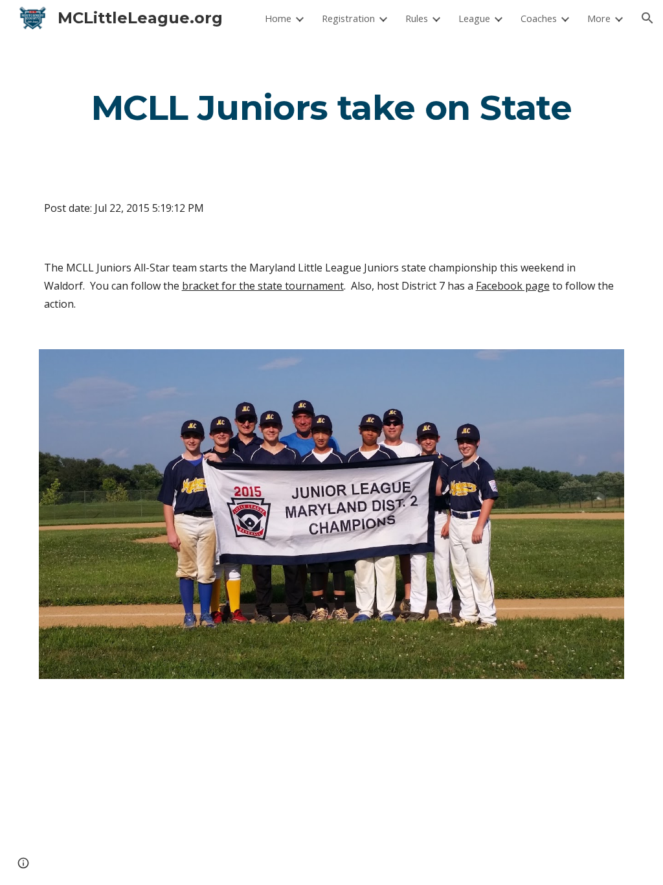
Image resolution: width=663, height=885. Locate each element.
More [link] (599, 18)
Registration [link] (348, 18)
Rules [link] (416, 18)
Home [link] (278, 18)
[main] (332, 107)
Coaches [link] (539, 18)
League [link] (474, 18)
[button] (647, 18)
